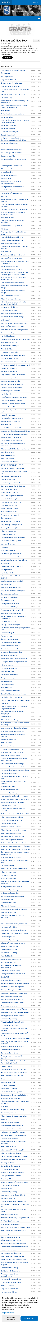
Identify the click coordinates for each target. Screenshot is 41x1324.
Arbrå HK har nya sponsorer (10, 1122)
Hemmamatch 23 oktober (9, 668)
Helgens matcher (6, 1066)
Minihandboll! (5, 320)
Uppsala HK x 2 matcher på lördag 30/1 (14, 1201)
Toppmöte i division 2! (8, 534)
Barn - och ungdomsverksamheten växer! (14, 323)
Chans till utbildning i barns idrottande (13, 694)
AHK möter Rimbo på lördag (10, 790)
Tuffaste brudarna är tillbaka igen (12, 820)
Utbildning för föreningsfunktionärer (13, 943)
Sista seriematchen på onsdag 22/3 (12, 999)
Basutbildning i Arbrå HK (9, 1082)
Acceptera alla (29, 1318)
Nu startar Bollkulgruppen (9, 946)
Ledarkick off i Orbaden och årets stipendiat (15, 700)
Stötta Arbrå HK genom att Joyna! (12, 258)
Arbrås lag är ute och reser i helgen (12, 1256)
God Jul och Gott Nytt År (9, 342)
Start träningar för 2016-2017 (10, 391)
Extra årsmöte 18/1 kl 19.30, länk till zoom (14, 728)
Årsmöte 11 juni (6, 425)
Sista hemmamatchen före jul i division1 (14, 924)
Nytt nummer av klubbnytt (9, 371)
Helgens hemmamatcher (9, 1250)
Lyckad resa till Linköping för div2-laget (14, 560)
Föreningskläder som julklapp (10, 528)
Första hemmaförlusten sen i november (14, 255)
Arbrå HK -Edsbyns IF (8, 743)
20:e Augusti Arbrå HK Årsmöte (11, 755)
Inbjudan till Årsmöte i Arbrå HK (11, 827)
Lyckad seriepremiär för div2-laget (12, 566)
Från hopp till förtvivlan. (8, 906)
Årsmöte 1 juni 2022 (7, 600)
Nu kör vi (4, 1119)
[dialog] (20, 1309)
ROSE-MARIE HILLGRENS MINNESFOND (14, 869)
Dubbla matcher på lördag (9, 1053)
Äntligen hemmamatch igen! (10, 639)
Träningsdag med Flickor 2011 (11, 502)
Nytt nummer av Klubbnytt (9, 597)
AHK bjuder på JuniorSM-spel (10, 1098)
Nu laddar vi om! (6, 178)
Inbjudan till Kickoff (7, 1106)
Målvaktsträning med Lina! (9, 492)
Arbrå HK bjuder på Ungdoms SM (12, 1076)
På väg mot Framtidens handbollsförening (14, 434)
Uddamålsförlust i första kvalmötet (12, 283)
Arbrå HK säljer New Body (9, 720)
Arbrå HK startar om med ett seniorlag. (13, 830)
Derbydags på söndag (8, 875)
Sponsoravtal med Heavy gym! (11, 587)
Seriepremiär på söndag (9, 1088)
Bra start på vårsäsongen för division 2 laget (15, 1227)
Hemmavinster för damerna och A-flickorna (15, 1247)
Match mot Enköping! (8, 544)
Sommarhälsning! (6, 584)
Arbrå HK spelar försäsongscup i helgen (14, 1116)
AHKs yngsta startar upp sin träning (12, 1109)
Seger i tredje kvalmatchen (9, 266)
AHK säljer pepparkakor (9, 739)
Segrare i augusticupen (8, 1113)
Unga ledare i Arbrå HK (8, 80)
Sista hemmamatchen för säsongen (12, 764)
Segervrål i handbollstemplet (10, 1166)
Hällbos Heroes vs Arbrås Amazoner (13, 1132)
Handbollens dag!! (7, 573)
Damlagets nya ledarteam (9, 594)
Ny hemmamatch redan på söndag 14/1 (14, 909)
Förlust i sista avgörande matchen (12, 240)
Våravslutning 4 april (7, 452)
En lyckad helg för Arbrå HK (10, 1185)
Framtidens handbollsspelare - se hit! (13, 404)
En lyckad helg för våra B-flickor (11, 1282)
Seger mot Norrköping (8, 125)
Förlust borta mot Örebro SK (10, 515)
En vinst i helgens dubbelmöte (11, 483)
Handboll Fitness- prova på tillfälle (12, 441)
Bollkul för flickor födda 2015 (10, 691)
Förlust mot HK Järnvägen (9, 132)
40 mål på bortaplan (7, 1285)
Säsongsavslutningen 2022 (10, 603)
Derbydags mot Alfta (8, 479)
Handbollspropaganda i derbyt (11, 476)
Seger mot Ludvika (7, 117)
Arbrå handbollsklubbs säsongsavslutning (15, 449)
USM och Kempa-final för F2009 (11, 269)
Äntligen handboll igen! (8, 678)
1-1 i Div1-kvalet (6, 252)
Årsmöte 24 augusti (7, 217)
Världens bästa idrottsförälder (11, 959)
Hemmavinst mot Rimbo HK (10, 1292)
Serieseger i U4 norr (7, 1163)
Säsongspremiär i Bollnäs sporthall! (12, 187)
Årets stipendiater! (7, 76)
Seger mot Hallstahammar (9, 143)
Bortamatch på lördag (8, 1198)
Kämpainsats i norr (7, 899)
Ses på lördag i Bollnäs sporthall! (12, 153)
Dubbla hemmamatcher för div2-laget (13, 486)
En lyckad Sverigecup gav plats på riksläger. (15, 846)
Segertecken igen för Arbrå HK (11, 553)
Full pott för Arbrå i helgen (9, 349)
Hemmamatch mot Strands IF (10, 1050)
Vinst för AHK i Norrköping (9, 499)
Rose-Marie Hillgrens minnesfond (12, 313)
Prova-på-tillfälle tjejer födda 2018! (12, 237)
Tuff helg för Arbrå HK (8, 1085)
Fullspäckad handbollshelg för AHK (12, 1022)
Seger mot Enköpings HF (9, 175)
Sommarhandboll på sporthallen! (11, 226)
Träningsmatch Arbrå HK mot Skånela (13, 974)
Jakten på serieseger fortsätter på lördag (14, 1182)
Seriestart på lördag (7, 746)
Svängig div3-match (7, 1079)
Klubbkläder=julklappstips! (10, 346)
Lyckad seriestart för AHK (9, 949)
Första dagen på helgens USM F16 (12, 802)
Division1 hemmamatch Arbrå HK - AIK (13, 1069)
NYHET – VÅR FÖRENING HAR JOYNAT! (14, 326)
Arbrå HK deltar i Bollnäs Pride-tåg (12, 817)
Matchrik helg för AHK (8, 937)
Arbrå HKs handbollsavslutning (11, 833)
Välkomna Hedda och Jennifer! (11, 437)
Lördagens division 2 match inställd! (13, 537)
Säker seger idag (6, 1188)
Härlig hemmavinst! (7, 665)
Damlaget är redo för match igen (11, 387)
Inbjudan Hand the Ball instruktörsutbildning (15, 431)
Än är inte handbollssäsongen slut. (12, 996)
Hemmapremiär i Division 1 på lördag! (13, 94)
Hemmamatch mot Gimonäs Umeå (12, 1003)
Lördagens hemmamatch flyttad (11, 642)
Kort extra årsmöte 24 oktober (10, 381)
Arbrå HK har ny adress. (8, 912)
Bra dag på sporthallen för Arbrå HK (12, 1015)
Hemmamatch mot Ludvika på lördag (13, 767)
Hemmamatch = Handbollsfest (11, 1279)
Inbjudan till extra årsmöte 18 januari (12, 731)
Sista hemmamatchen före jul (10, 1237)
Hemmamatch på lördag (9, 793)
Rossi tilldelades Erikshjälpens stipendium (15, 983)
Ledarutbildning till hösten (9, 1138)
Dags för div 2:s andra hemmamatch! (13, 375)
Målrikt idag (5, 1234)
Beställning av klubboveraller (10, 1271)
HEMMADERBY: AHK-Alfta (9, 352)
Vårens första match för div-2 (10, 646)
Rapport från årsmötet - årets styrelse (13, 591)
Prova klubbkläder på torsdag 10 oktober (14, 796)
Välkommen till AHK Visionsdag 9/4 (12, 1150)
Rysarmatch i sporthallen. (9, 1006)
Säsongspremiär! (6, 570)
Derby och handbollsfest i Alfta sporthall (14, 1156)
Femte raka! (5, 547)
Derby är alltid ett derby (8, 135)
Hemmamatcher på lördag (9, 1025)
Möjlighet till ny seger (8, 550)
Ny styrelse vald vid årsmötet (10, 421)
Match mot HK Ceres (7, 671)
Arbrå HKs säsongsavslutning (10, 243)
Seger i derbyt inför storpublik (10, 521)
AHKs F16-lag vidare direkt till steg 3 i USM (15, 799)
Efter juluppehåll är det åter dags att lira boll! (15, 339)
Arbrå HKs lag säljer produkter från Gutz (14, 1009)
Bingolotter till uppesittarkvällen (11, 652)
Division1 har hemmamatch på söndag (13, 930)
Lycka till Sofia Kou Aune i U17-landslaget (14, 933)
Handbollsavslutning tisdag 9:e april (12, 836)
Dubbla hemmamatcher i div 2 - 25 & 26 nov (15, 362)
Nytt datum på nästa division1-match (13, 896)
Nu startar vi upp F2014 (8, 806)
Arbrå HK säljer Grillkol (8, 1147)
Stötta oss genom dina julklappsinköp (13, 355)
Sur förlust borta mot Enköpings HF (12, 468)
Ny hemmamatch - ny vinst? (10, 557)
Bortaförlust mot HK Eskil (9, 489)
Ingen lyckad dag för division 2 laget (13, 1195)
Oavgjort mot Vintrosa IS (9, 368)
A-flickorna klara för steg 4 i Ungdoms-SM (15, 1218)
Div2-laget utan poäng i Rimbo (11, 1176)
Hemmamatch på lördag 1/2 (10, 773)
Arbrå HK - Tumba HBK (8, 872)
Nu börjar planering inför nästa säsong (13, 1135)
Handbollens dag (6, 97)
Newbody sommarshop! (9, 415)
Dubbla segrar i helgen (8, 333)
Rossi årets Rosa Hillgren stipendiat (12, 987)
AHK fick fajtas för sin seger (10, 1221)
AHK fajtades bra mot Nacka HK (11, 887)
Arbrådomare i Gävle (7, 169)
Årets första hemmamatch (9, 649)
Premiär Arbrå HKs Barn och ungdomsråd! (14, 330)
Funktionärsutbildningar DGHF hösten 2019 (15, 814)
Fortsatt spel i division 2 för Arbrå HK (13, 610)
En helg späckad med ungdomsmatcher (14, 662)
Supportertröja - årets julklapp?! (11, 525)
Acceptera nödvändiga (11, 1318)
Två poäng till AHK (7, 1179)
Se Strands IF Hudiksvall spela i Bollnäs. (14, 843)
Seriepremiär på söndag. (9, 953)
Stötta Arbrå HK (6, 717)
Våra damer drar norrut (8, 903)
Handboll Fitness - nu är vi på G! (11, 428)
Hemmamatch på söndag (9, 890)
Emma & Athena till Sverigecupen (12, 83)
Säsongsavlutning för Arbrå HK (11, 990)
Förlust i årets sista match (9, 508)
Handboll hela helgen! (8, 336)
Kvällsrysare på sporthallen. (10, 893)
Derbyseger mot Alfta (8, 156)
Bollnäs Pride (5, 977)
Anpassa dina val (8, 1313)
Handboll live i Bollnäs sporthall (11, 541)
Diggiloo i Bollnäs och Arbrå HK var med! (14, 209)
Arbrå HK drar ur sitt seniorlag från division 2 (15, 849)
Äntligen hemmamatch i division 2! (12, 384)
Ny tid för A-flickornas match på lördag (14, 1259)
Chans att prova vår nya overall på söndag (14, 1095)
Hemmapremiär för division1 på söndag (14, 1072)
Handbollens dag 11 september (11, 697)
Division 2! (4, 703)
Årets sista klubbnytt (7, 518)
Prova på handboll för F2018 (10, 310)
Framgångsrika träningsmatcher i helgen (14, 397)
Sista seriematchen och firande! (11, 296)
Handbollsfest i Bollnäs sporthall (11, 1092)
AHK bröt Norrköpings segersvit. (11, 149)
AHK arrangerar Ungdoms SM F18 (12, 749)
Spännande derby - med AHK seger (12, 317)
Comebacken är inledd (8, 823)
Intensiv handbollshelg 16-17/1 (11, 1224)
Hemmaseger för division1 (9, 927)
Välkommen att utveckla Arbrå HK (12, 1126)
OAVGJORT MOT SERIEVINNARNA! (12, 465)
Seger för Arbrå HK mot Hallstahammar (14, 159)
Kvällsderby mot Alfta (8, 786)
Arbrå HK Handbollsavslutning (11, 1153)
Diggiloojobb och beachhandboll (12, 581)
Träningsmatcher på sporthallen (11, 400)
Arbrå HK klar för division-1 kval (11, 299)
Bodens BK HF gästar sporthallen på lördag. (15, 1012)
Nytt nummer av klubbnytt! (9, 307)
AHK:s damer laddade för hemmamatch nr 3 (15, 365)
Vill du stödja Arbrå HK (8, 962)
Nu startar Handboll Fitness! (10, 407)
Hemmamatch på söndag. (9, 940)
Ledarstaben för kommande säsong (13, 70)
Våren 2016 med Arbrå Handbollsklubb (13, 1159)
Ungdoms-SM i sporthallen (10, 1289)
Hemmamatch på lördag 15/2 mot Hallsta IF (15, 770)
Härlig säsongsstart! (7, 684)
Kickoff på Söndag (7, 956)
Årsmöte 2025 (5, 111)
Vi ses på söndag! (7, 172)
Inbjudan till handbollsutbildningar (12, 752)
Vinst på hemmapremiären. (9, 378)
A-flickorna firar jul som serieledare (12, 1046)
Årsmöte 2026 (5, 73)
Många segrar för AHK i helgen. (11, 1240)
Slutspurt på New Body (14, 40)
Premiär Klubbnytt (6, 687)
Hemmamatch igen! (7, 633)
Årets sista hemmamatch (9, 512)
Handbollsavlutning (7, 866)
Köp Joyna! (4, 229)
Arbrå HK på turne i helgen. (9, 1214)
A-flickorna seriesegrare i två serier (12, 1172)
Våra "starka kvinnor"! (8, 455)
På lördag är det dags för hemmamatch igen (15, 1038)
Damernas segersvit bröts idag (11, 1253)
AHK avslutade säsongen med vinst (12, 114)
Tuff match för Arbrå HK (9, 621)
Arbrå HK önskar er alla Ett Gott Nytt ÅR (13, 1230)
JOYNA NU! (4, 196)
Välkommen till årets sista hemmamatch (14, 658)
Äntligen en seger (6, 636)
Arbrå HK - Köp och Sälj (8, 531)
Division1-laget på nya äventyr (10, 970)
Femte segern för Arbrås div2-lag (12, 166)
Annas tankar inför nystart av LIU (11, 193)
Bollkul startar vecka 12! (8, 458)
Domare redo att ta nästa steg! (11, 86)
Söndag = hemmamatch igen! (10, 625)
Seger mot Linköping (8, 128)
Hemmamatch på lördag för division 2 (13, 1243)
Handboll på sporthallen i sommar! (12, 418)
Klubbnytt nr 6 (5, 563)
